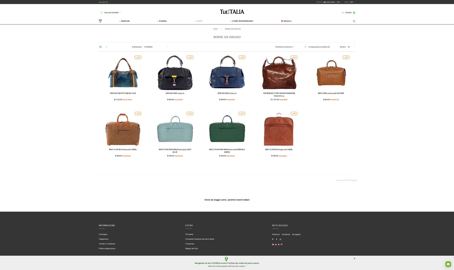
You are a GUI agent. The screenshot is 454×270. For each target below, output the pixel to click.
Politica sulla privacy (107, 249)
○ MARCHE (124, 21)
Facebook (286, 234)
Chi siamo (189, 234)
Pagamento (104, 239)
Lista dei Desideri (113, 13)
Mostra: (343, 47)
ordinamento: (137, 47)
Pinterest (276, 234)
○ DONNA (162, 21)
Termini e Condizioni (107, 244)
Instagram (296, 234)
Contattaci (189, 244)
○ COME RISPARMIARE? (241, 21)
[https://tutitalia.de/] (276, 244)
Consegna (103, 234)
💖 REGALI (286, 21)
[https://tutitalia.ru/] (282, 244)
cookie (241, 263)
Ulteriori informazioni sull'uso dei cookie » (227, 266)
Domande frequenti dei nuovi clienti (199, 239)
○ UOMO (198, 21)
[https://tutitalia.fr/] (279, 244)
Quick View (123, 74)
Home (215, 29)
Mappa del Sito (191, 249)
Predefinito (148, 47)
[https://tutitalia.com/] (273, 244)
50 (349, 47)
